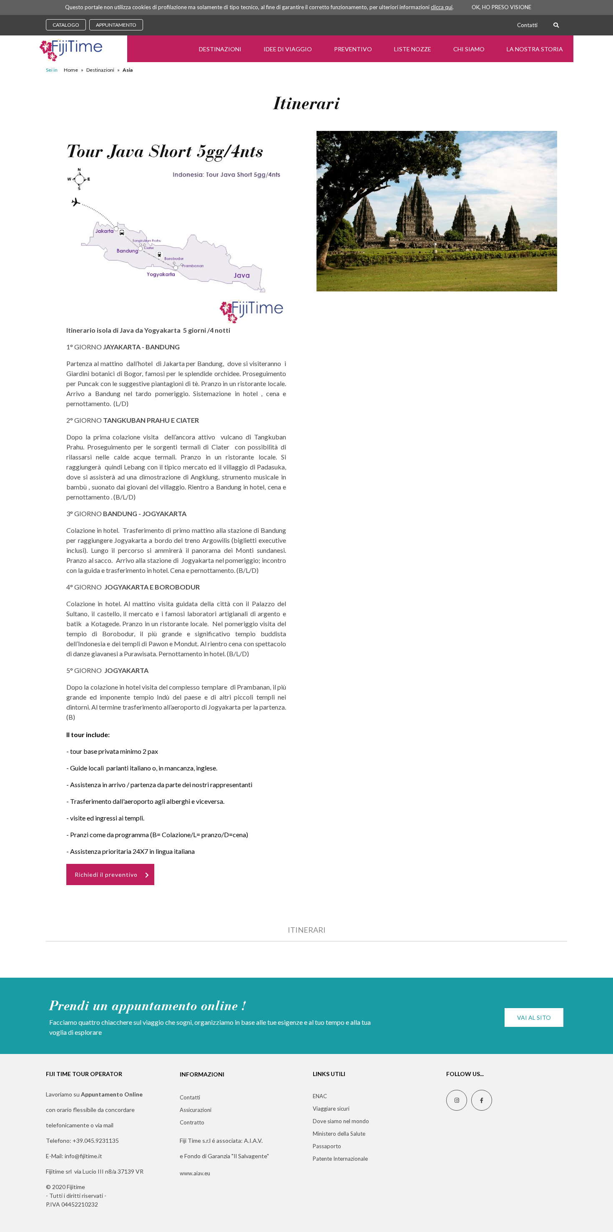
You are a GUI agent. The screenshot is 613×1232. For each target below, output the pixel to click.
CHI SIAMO (469, 49)
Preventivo (353, 49)
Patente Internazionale (340, 1158)
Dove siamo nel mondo (341, 1121)
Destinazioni (220, 49)
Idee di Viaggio (288, 49)
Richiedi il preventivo (106, 874)
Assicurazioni (195, 1110)
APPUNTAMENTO (116, 25)
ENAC (320, 1096)
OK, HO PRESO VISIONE (501, 7)
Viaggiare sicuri (331, 1108)
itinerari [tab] (307, 929)
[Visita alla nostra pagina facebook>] (481, 1100)
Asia (128, 70)
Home (71, 70)
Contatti (527, 25)
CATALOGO (66, 25)
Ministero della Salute (339, 1133)
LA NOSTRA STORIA (535, 49)
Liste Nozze (412, 49)
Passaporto (327, 1146)
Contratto (192, 1122)
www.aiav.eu (195, 1173)
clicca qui (441, 7)
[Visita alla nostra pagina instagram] (456, 1100)
